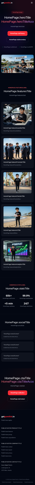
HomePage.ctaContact (17, 399)
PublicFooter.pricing (6, 434)
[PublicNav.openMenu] (32, 3)
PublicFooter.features (7, 431)
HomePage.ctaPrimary (17, 33)
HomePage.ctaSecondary (17, 39)
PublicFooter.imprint (6, 450)
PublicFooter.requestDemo (8, 437)
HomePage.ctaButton (17, 392)
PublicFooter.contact (6, 446)
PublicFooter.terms (6, 456)
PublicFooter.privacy (6, 453)
